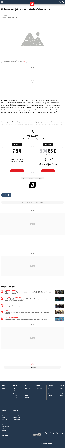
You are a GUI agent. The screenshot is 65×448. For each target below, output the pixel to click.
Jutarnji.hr (6, 15)
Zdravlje (26, 392)
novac (38, 385)
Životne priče (27, 397)
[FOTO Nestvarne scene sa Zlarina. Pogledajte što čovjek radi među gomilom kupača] (59, 319)
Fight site (15, 395)
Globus (3, 415)
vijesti (3, 385)
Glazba (49, 393)
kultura (50, 385)
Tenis (14, 393)
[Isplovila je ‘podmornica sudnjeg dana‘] (59, 306)
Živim (3, 428)
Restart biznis (39, 388)
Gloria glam (4, 424)
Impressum (15, 410)
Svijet (3, 390)
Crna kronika (4, 392)
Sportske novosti (5, 414)
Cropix (3, 433)
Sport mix (15, 397)
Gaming (26, 399)
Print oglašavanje (16, 419)
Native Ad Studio (5, 435)
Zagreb (3, 393)
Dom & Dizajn (4, 419)
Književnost (50, 392)
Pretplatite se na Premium (54, 433)
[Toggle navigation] (2, 2)
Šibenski (3, 432)
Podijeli (22, 61)
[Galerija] (32, 38)
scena (62, 385)
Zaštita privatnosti (17, 414)
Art (48, 388)
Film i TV (50, 390)
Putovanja (27, 395)
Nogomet (15, 390)
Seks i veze (27, 393)
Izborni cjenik (16, 415)
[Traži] (63, 2)
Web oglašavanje (16, 417)
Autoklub (3, 417)
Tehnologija (27, 388)
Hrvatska (3, 388)
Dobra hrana (4, 421)
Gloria (3, 423)
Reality (61, 395)
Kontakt (14, 421)
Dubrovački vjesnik (5, 426)
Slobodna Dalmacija (6, 412)
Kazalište (50, 395)
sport (15, 385)
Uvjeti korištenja (16, 412)
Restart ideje (38, 390)
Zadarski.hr (4, 430)
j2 (25, 385)
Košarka (14, 392)
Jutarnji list (4, 410)
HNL (14, 388)
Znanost (26, 390)
